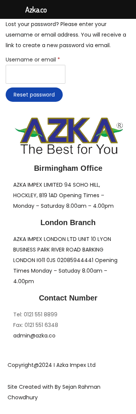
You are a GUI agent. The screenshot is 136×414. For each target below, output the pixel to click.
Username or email (35, 58)
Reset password (34, 94)
